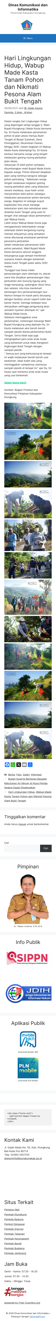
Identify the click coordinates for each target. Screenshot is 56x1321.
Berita (11, 774)
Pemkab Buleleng (14, 1248)
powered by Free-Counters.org (22, 1302)
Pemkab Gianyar (14, 1229)
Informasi (36, 774)
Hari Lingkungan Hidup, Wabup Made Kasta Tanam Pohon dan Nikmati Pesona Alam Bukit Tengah (28, 796)
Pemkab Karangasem (16, 1238)
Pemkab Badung (13, 1219)
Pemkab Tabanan (14, 1233)
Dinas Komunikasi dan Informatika (28, 7)
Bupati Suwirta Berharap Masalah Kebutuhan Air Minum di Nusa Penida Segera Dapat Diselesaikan (26, 783)
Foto (18, 774)
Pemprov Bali (11, 1209)
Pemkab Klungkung (15, 1214)
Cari (6, 842)
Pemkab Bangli (13, 1243)
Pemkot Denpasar (14, 1224)
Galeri (26, 774)
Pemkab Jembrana (15, 1253)
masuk (22, 824)
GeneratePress (37, 1316)
